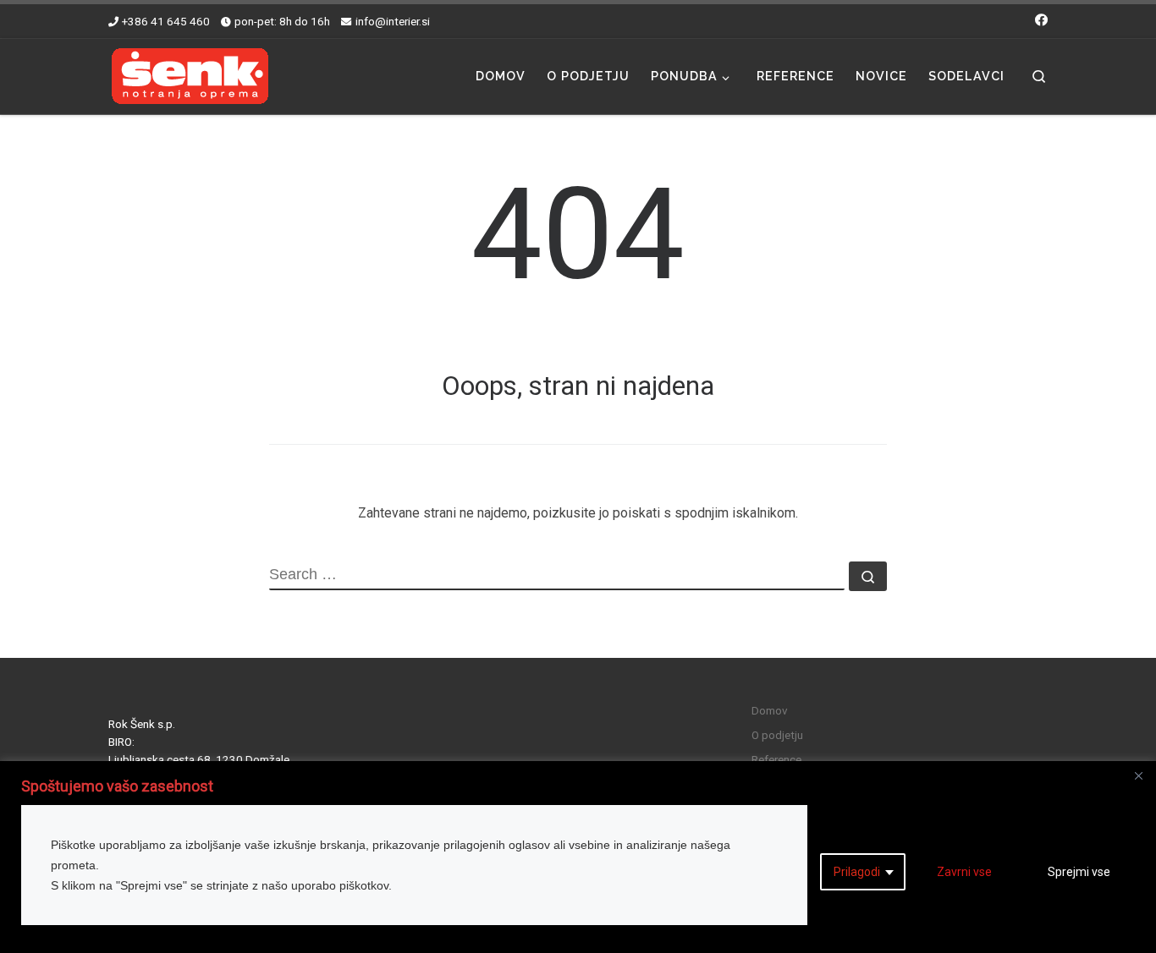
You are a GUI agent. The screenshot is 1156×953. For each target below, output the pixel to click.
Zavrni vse (964, 872)
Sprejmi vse (1079, 872)
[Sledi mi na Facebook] (1041, 20)
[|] (190, 74)
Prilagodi (857, 872)
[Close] (1138, 775)
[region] (578, 857)
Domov (769, 710)
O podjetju (777, 735)
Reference (776, 759)
